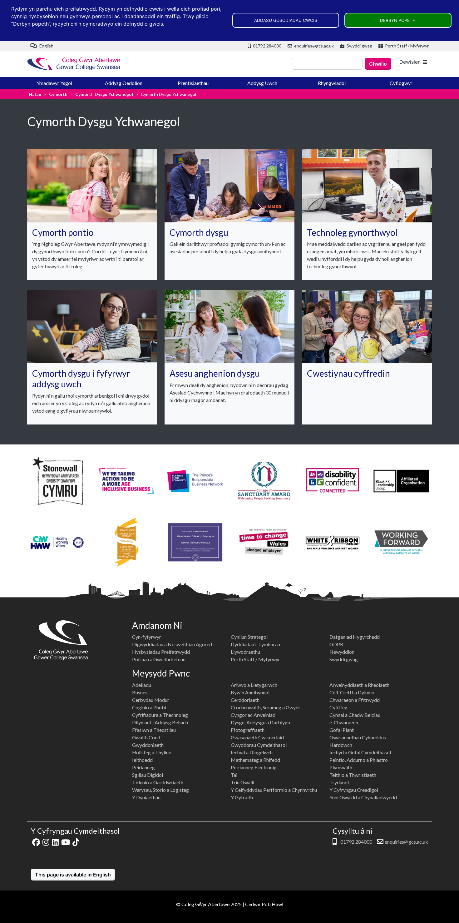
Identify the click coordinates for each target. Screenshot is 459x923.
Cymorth (58, 94)
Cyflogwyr (401, 83)
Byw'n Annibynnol (250, 692)
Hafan (35, 94)
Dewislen (410, 62)
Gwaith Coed (146, 737)
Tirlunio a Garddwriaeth (157, 782)
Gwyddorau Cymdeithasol (259, 745)
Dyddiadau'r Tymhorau (255, 644)
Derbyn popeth (398, 20)
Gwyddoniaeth (148, 745)
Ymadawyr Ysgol (54, 83)
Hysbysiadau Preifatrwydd (161, 652)
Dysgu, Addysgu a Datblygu (260, 722)
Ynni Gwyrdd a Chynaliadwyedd (363, 797)
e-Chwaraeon (343, 722)
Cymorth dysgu (199, 232)
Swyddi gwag (359, 45)
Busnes (139, 692)
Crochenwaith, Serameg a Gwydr (265, 707)
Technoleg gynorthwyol (352, 232)
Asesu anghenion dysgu (215, 373)
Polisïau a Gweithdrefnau (158, 659)
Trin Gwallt (243, 782)
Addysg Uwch (262, 83)
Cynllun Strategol (249, 637)
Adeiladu (141, 685)
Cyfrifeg (338, 707)
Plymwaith (340, 767)
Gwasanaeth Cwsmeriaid (257, 737)
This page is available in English (73, 874)
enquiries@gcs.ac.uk (313, 45)
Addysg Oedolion (123, 83)
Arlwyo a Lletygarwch (254, 685)
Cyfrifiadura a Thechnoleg (160, 715)
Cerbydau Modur (150, 700)
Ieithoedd (142, 760)
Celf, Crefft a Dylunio (351, 692)
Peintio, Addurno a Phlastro (358, 760)
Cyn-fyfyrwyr (146, 637)
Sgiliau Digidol (147, 775)
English (45, 45)
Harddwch (340, 745)
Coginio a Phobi (149, 707)
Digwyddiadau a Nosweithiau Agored (172, 644)
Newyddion (341, 652)
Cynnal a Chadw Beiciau (354, 715)
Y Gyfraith (242, 797)
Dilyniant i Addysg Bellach (160, 722)
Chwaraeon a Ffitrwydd (354, 700)
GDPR (336, 644)
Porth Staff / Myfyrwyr (406, 45)
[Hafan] (74, 64)
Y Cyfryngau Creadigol (353, 790)
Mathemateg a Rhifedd (255, 760)
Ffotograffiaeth (247, 730)
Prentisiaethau (193, 83)
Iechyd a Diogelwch (252, 752)
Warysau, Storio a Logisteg (160, 790)
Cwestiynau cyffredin (348, 373)
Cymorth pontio (63, 232)
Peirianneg (143, 767)
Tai (234, 775)
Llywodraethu (245, 652)
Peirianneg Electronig (254, 767)
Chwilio (378, 64)
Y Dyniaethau (146, 797)
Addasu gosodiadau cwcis (285, 20)
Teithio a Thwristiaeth (352, 775)
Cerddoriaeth (245, 700)
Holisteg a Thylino (151, 752)
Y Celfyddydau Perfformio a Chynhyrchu (274, 790)
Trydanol (339, 782)
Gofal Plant (341, 730)
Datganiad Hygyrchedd (354, 637)
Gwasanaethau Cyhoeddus (357, 737)
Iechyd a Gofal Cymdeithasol (360, 752)
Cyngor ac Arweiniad (253, 715)
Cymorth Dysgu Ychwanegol (104, 94)
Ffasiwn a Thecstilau (154, 730)
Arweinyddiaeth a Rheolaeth (359, 685)
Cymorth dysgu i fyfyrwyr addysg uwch (81, 378)
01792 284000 (266, 45)
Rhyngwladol (332, 83)
